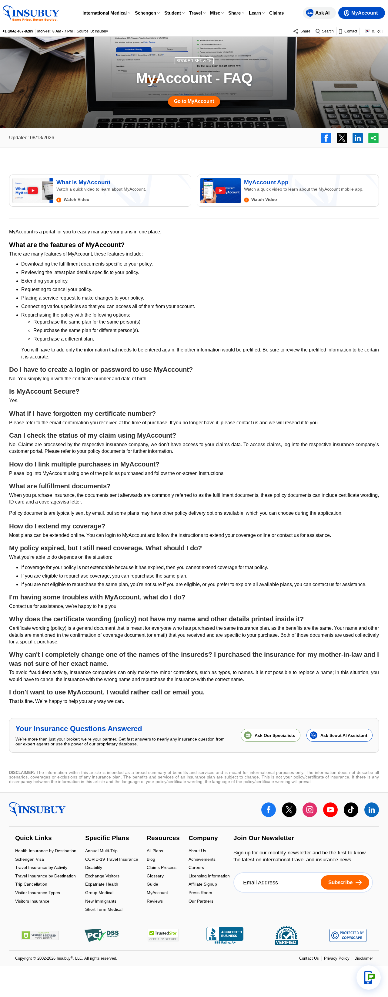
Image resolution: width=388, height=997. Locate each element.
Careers (196, 868)
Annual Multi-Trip (101, 851)
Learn (255, 12)
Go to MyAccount (194, 101)
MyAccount (157, 893)
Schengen (145, 12)
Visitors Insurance (32, 901)
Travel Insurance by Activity (41, 868)
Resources (163, 838)
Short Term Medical (103, 909)
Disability (93, 868)
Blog (151, 860)
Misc (215, 12)
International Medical (104, 12)
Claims (276, 12)
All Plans (155, 851)
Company (203, 838)
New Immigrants (100, 902)
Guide (152, 885)
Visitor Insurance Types (37, 893)
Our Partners (201, 901)
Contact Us (309, 958)
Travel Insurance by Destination (45, 876)
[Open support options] (368, 977)
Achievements (202, 860)
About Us (197, 851)
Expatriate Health (101, 885)
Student (172, 12)
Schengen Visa (29, 860)
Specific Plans (107, 838)
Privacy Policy (337, 958)
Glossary (155, 876)
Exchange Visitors (102, 876)
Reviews (155, 901)
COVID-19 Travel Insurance (111, 860)
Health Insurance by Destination (45, 851)
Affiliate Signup (203, 885)
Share (234, 12)
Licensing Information (209, 876)
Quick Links (33, 838)
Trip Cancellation (31, 885)
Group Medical (99, 893)
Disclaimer (363, 958)
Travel (195, 12)
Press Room (200, 893)
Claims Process (161, 868)
